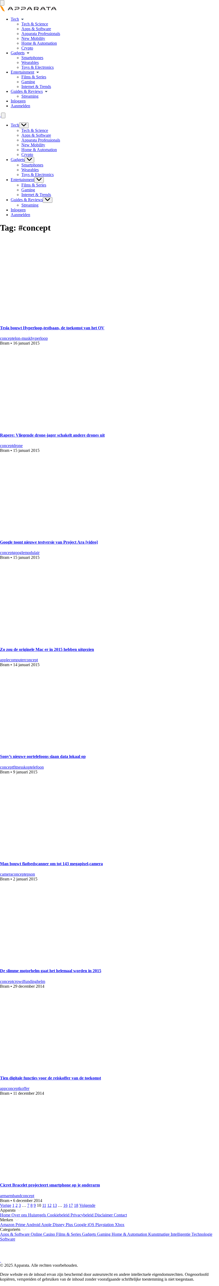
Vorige (5, 1205)
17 (71, 1205)
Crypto (27, 48)
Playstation (105, 1224)
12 (49, 1205)
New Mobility (33, 38)
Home (5, 1215)
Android (33, 1224)
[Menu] (2, 3)
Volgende (87, 1205)
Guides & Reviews (27, 91)
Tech (15, 19)
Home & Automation (39, 43)
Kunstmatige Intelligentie (169, 1234)
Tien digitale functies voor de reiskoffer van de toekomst (50, 1078)
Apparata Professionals (40, 33)
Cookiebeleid (59, 1215)
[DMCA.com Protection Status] (6, 1255)
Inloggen (18, 101)
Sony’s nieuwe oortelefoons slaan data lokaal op (43, 756)
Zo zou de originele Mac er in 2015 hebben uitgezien (47, 649)
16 (65, 1205)
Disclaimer (104, 1215)
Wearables (30, 62)
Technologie (201, 1234)
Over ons (19, 1215)
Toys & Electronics (37, 67)
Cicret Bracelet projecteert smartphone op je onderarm (50, 1185)
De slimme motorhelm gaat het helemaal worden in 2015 (50, 970)
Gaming (28, 81)
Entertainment (22, 72)
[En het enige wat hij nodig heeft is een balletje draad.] (73, 424)
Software (7, 1239)
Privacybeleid (83, 1215)
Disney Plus (63, 1224)
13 (55, 1205)
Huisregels (37, 1215)
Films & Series (33, 77)
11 (44, 1205)
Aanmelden (20, 106)
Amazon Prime (13, 1224)
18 (76, 1205)
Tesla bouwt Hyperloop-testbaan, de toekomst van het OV (52, 328)
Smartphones (32, 57)
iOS (91, 1224)
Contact (120, 1215)
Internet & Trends (36, 86)
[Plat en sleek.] (73, 638)
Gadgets (18, 53)
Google (81, 1224)
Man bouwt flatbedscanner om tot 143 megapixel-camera (51, 863)
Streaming (29, 96)
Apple (47, 1224)
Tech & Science (34, 24)
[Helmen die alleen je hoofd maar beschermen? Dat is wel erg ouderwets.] (73, 960)
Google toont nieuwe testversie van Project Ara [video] (49, 542)
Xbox (119, 1224)
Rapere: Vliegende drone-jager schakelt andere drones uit (52, 435)
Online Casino (43, 1234)
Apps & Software (36, 28)
